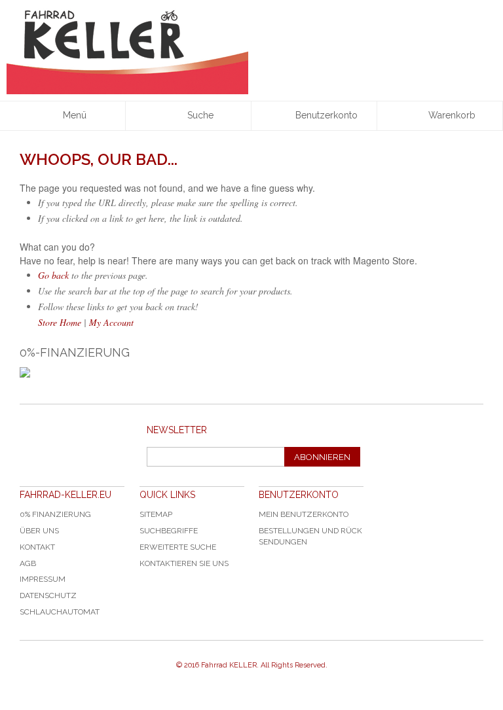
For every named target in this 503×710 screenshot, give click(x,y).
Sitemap (156, 514)
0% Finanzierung (55, 514)
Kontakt (37, 547)
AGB (28, 563)
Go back (53, 275)
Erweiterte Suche (178, 547)
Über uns (39, 530)
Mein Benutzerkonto (303, 514)
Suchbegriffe (169, 530)
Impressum (42, 579)
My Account (111, 322)
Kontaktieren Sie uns (184, 563)
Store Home (59, 322)
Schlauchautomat (60, 611)
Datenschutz (48, 595)
